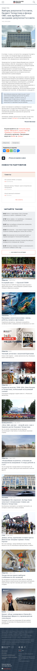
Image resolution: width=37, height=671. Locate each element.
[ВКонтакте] (4, 150)
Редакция (4, 651)
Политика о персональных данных (9, 658)
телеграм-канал (24, 129)
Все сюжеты (19, 199)
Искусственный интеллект (12, 194)
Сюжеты (7, 175)
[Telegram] (14, 150)
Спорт (3, 535)
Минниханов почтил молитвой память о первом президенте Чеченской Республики (17, 236)
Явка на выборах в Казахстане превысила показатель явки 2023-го (17, 225)
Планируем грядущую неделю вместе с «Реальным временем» (18, 391)
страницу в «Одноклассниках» (15, 132)
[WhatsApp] (11, 150)
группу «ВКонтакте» (11, 131)
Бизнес (4, 611)
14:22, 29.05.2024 (6, 21)
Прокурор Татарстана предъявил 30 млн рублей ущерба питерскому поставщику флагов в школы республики (17, 618)
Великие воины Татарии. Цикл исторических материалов (18, 187)
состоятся (15, 118)
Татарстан (16, 143)
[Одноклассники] (7, 150)
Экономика (5, 497)
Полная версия (6, 664)
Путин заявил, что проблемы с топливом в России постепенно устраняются (17, 219)
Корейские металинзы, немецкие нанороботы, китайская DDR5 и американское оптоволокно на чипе (18, 320)
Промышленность (7, 422)
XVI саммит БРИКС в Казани (13, 180)
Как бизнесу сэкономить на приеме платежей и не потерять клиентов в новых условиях (17, 503)
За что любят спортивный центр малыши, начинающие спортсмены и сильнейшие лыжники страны (18, 428)
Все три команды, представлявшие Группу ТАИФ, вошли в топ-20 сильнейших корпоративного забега (18, 541)
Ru (20, 650)
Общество (5, 8)
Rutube (13, 136)
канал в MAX (23, 131)
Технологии (5, 315)
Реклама (4, 653)
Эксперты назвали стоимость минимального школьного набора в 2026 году (18, 246)
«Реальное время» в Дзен (17, 158)
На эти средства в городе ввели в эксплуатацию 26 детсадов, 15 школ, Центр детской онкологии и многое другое (18, 465)
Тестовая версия (7, 666)
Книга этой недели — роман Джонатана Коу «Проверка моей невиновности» (18, 355)
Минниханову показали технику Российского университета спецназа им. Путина (18, 241)
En (23, 650)
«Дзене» (20, 136)
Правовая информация (8, 655)
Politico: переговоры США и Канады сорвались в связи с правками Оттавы (15, 214)
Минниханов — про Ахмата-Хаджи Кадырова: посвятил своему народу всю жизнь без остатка (18, 230)
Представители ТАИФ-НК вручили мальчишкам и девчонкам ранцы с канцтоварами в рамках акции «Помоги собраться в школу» (17, 285)
